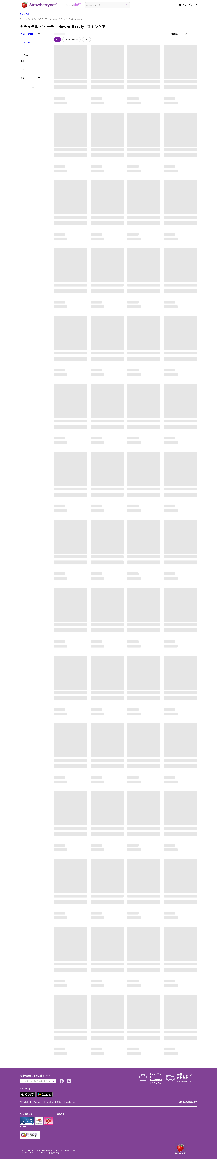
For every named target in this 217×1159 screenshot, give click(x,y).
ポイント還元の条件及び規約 (65, 1150)
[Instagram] (69, 1081)
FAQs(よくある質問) (54, 1102)
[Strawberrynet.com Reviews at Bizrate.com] (27, 1125)
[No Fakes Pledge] (48, 1123)
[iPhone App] (28, 1096)
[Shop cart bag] (195, 5)
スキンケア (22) (27, 34)
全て (57, 40)
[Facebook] (61, 1081)
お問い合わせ (71, 1102)
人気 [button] (185, 34)
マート (86, 40)
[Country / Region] (179, 5)
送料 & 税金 (24, 1102)
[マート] (73, 6)
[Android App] (45, 1096)
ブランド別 (24, 14)
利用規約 (48, 1150)
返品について (37, 1102)
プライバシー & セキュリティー (32, 1150)
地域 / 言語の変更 (190, 1102)
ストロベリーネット (71, 40)
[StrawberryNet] (38, 5)
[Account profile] (190, 5)
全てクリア (30, 87)
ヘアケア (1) (25, 42)
